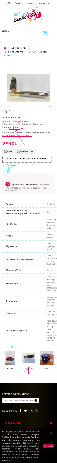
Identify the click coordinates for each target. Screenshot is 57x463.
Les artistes (19, 48)
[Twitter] (25, 410)
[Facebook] (21, 410)
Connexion (31, 3)
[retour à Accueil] (5, 48)
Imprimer (11, 165)
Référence (8, 117)
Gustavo (10, 368)
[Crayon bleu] (28, 358)
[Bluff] (47, 358)
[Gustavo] (10, 358)
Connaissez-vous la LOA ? (17, 135)
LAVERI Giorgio (38, 52)
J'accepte (48, 446)
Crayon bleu (28, 368)
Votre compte (43, 3)
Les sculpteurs (14, 52)
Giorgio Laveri (21, 121)
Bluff (47, 368)
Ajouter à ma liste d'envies (24, 184)
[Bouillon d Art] (28, 14)
